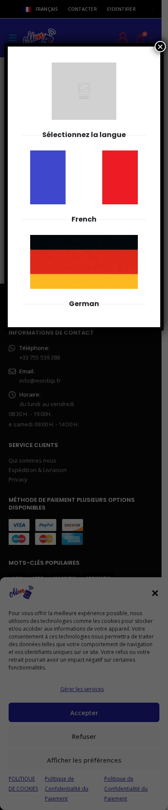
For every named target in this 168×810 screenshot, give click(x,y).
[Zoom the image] (84, 155)
